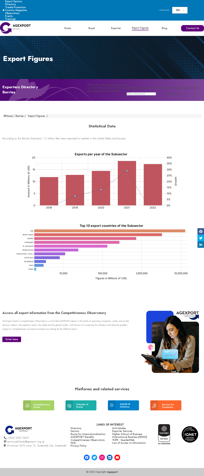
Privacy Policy (79, 446)
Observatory (12, 13)
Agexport (112, 472)
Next (184, 407)
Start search (172, 93)
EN (178, 10)
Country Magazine (16, 10)
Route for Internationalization (88, 434)
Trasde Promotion (15, 7)
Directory (10, 4)
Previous (19, 407)
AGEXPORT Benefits (82, 437)
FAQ (73, 443)
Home (67, 28)
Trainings (10, 19)
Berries (20, 116)
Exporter (116, 28)
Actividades (119, 428)
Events (9, 16)
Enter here (12, 339)
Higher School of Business (127, 434)
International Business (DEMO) (129, 437)
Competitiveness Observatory (88, 440)
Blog (164, 28)
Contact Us (192, 28)
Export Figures (140, 28)
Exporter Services (122, 431)
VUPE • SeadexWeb (123, 440)
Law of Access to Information (129, 443)
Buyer (91, 28)
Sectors (75, 431)
